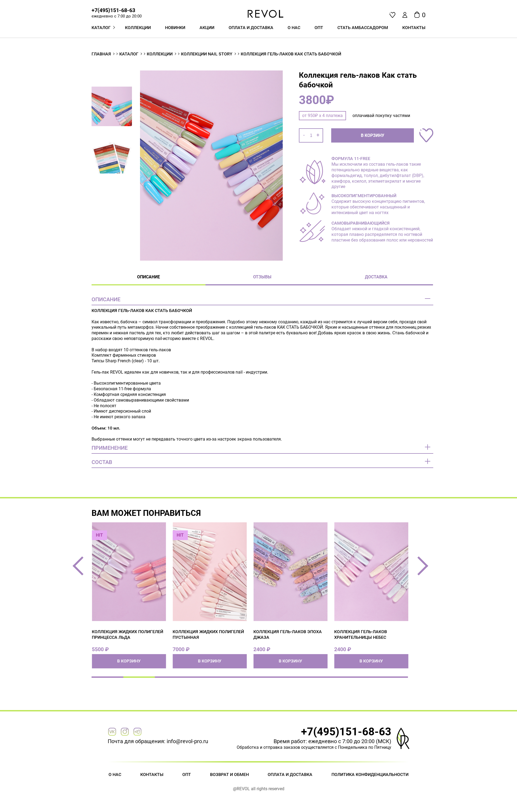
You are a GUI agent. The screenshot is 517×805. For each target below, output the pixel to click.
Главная (101, 53)
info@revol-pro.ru (187, 741)
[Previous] (82, 566)
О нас (294, 27)
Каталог (128, 53)
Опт (186, 774)
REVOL (266, 14)
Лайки (392, 15)
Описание (148, 276)
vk (112, 732)
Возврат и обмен (229, 774)
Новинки (175, 27)
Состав (102, 462)
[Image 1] (211, 165)
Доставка (376, 276)
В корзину (372, 135)
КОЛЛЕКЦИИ (160, 53)
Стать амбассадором (362, 27)
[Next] (418, 566)
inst (124, 732)
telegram (137, 732)
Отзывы (262, 276)
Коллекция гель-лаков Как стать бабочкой (291, 53)
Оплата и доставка (251, 27)
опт (319, 27)
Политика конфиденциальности (369, 774)
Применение (110, 448)
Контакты (413, 27)
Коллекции (138, 27)
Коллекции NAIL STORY (206, 53)
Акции (207, 27)
